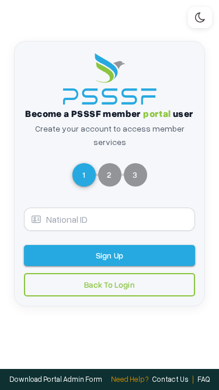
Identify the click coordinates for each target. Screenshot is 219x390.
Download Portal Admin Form (55, 379)
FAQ (203, 379)
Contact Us (170, 379)
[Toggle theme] (200, 17)
